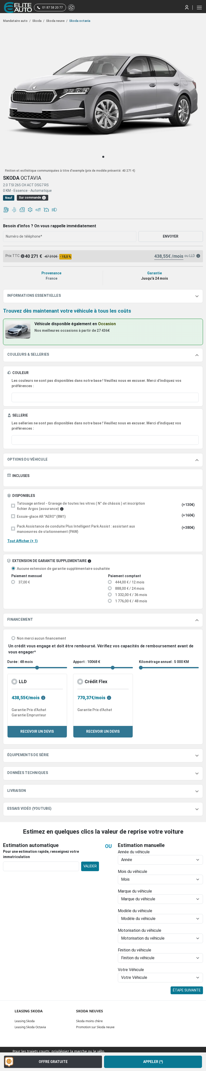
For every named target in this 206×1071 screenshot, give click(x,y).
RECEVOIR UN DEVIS (37, 731)
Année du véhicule (134, 852)
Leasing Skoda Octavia (30, 1027)
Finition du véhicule (134, 950)
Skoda (37, 21)
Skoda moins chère (89, 1021)
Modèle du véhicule (135, 910)
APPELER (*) (153, 1062)
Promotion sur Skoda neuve (95, 1027)
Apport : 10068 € (86, 662)
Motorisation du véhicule (139, 930)
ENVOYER (170, 236)
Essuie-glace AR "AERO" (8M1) (41, 516)
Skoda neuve (56, 21)
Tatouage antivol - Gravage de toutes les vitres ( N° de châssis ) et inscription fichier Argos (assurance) (81, 506)
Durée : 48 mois (20, 662)
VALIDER (90, 866)
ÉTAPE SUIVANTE (187, 990)
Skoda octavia (79, 21)
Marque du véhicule (135, 891)
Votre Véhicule (131, 969)
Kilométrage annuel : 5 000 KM (164, 662)
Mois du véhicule (132, 871)
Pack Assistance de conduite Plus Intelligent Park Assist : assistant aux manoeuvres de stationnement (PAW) (76, 529)
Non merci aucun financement (41, 638)
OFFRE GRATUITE (53, 1062)
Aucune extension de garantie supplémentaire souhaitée (63, 569)
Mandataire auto (16, 21)
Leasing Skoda (25, 1021)
